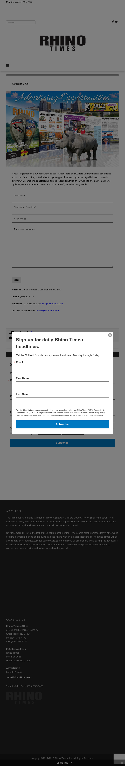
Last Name (22, 394)
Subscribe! (62, 424)
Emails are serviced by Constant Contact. (86, 415)
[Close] (110, 335)
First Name (22, 378)
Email (19, 362)
